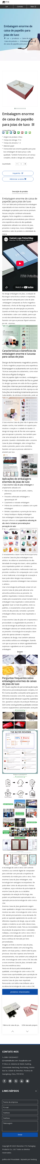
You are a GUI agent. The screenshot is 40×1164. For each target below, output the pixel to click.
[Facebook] (4, 1081)
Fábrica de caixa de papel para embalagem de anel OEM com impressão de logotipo (12, 1025)
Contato (20, 6)
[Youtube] (22, 1081)
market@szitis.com (11, 1061)
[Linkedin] (10, 1081)
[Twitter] (16, 1081)
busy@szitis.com (25, 1061)
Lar (6, 6)
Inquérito (16, 173)
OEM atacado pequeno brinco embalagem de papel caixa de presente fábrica (30, 1025)
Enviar (20, 1135)
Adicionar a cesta (17, 179)
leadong (34, 1159)
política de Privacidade (10, 1159)
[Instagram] (27, 1081)
